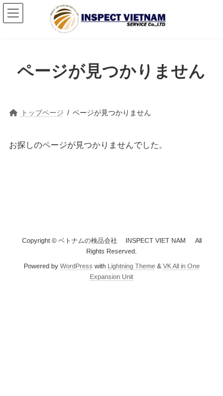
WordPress (76, 265)
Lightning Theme (131, 265)
